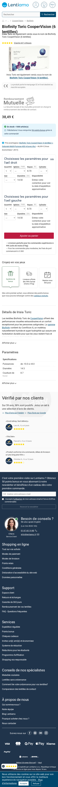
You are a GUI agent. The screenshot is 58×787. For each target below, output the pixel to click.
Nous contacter (9, 723)
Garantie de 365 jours (12, 602)
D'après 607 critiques (22, 43)
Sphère (19, 167)
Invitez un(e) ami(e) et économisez (18, 640)
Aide (52, 159)
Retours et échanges (11, 597)
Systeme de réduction (12, 645)
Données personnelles (12, 577)
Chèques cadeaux (10, 636)
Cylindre (42, 167)
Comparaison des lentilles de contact (19, 689)
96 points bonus (38, 130)
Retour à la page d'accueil (26, 762)
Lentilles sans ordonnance (14, 679)
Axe (5, 176)
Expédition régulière (11, 626)
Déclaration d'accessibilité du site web (19, 572)
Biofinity (30, 20)
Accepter (23, 783)
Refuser (36, 783)
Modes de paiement (11, 553)
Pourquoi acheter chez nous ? (15, 718)
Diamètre (23, 176)
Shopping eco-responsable (14, 659)
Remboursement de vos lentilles (16, 606)
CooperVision (17, 20)
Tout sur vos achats (11, 549)
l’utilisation (17, 499)
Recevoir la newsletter (29, 506)
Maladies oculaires (10, 675)
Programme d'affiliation (13, 654)
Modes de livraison (10, 558)
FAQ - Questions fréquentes (14, 611)
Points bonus (8, 631)
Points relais (7, 563)
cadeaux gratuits (41, 295)
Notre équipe (8, 709)
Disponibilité (37, 176)
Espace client (8, 592)
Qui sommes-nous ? (11, 704)
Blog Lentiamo (9, 713)
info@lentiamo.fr (28, 534)
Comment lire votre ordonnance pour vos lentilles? (25, 684)
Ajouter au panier (29, 235)
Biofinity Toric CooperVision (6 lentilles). (29, 77)
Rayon (31, 167)
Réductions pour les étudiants (15, 650)
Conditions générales (11, 567)
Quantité (8, 167)
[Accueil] (3, 21)
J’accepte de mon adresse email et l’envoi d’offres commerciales (30, 500)
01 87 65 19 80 (27, 530)
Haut (40, 762)
